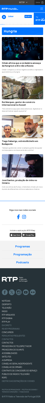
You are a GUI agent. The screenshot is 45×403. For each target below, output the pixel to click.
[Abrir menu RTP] (22, 2)
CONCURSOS (7, 332)
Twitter (12, 292)
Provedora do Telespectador (17, 346)
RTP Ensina (7, 318)
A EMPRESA (7, 360)
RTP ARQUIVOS (8, 314)
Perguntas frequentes (13, 335)
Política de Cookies (29, 390)
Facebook (5, 292)
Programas (22, 246)
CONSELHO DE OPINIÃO (12, 367)
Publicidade (24, 392)
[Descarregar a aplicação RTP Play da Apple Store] (16, 234)
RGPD (4, 377)
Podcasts (22, 262)
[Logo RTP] (14, 279)
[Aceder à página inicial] (15, 8)
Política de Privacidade (11, 390)
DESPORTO (6, 304)
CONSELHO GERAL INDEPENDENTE (17, 363)
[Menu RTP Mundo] (42, 8)
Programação (22, 254)
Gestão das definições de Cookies (18, 381)
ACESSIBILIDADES (9, 353)
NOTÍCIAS (6, 300)
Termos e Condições (10, 392)
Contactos (7, 339)
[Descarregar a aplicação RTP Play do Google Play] (29, 234)
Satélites (6, 356)
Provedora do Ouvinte (13, 349)
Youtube (26, 292)
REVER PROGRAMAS (11, 328)
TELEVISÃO (6, 307)
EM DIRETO (7, 325)
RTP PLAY (6, 321)
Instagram (19, 292)
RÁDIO (4, 311)
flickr (33, 292)
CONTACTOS (7, 342)
